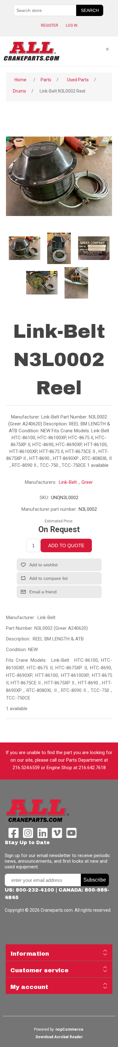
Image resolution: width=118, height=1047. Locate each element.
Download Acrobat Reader (59, 1037)
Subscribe (94, 879)
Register (49, 25)
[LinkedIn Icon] (41, 835)
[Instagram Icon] (26, 835)
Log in (71, 25)
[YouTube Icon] (70, 835)
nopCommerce (69, 1029)
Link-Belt (68, 482)
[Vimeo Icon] (55, 835)
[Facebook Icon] (12, 835)
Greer (87, 482)
